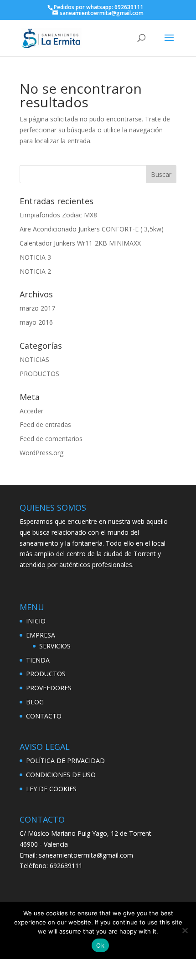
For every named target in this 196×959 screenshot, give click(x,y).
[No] (184, 930)
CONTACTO (44, 716)
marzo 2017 (37, 308)
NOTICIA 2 (35, 271)
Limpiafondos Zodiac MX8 (58, 215)
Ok (100, 945)
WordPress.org (41, 452)
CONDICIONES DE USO (61, 774)
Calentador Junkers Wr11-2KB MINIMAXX (80, 243)
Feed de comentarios (51, 438)
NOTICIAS (34, 359)
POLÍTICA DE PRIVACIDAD (65, 760)
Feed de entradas (45, 424)
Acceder (31, 411)
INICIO (36, 621)
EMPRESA (40, 635)
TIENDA (38, 660)
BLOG (35, 702)
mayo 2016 (36, 322)
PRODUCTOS (39, 373)
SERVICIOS (55, 646)
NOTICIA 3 (35, 257)
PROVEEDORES (49, 687)
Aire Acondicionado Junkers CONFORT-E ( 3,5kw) (92, 229)
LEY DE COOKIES (51, 788)
